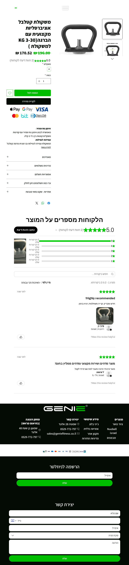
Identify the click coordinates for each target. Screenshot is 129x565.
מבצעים (111, 438)
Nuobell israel (112, 431)
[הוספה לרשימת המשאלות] (9, 93)
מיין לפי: (46, 282)
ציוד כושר (118, 424)
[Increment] (39, 81)
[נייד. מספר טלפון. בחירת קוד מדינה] (14, 520)
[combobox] (64, 535)
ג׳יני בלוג (94, 424)
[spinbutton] (43, 81)
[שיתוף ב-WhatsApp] (43, 203)
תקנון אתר (93, 433)
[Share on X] (37, 203)
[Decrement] (48, 81)
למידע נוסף (46, 147)
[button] (56, 230)
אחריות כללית (91, 429)
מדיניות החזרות (90, 438)
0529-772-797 (68, 429)
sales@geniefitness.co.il (61, 433)
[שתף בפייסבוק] (49, 203)
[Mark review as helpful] (21, 337)
